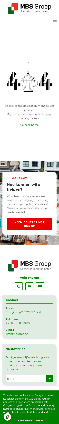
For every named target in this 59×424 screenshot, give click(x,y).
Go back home (29, 124)
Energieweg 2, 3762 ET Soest (23, 312)
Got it (39, 420)
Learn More (24, 420)
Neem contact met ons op (29, 224)
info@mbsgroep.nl (17, 333)
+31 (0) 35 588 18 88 (18, 323)
